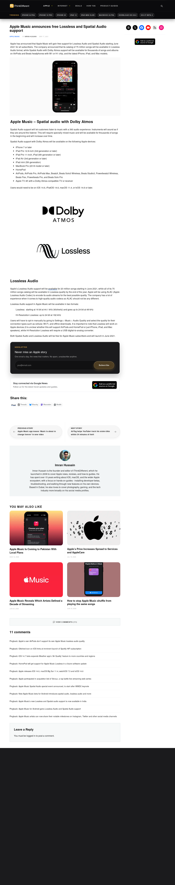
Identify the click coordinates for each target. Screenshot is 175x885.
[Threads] (128, 27)
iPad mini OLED (88, 15)
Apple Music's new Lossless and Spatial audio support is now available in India (52, 701)
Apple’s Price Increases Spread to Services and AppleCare (92, 550)
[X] (135, 27)
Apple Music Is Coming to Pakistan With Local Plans (33, 550)
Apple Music (15, 36)
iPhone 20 (61, 15)
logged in (31, 735)
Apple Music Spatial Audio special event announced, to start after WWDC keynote (54, 686)
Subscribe (104, 365)
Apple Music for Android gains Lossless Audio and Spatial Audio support (50, 708)
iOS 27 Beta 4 (147, 15)
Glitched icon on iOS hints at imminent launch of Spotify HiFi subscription (50, 648)
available (52, 288)
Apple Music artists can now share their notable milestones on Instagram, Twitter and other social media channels (68, 716)
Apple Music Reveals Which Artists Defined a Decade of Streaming (36, 602)
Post (13, 404)
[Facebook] (141, 27)
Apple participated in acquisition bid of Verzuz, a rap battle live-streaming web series (55, 678)
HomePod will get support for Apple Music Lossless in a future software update (53, 663)
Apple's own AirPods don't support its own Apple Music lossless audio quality (52, 641)
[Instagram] (161, 27)
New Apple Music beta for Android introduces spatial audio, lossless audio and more (55, 693)
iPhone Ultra (28, 15)
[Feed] (154, 27)
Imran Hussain (31, 36)
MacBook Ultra (106, 15)
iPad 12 (73, 15)
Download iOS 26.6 (127, 15)
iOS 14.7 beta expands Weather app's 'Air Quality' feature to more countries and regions (57, 656)
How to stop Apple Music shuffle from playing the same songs (89, 602)
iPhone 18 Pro (45, 15)
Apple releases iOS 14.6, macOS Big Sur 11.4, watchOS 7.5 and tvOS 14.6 (51, 671)
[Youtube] (148, 27)
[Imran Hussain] (64, 455)
